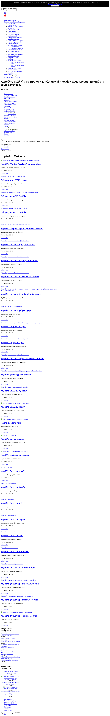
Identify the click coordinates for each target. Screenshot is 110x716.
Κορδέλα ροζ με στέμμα (12, 439)
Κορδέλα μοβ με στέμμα (12, 342)
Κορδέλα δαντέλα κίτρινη (13, 519)
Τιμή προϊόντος (5, 149)
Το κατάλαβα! (55, 5)
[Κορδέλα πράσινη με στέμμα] (14, 451)
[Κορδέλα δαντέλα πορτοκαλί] (9, 548)
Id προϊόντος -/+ (5, 146)
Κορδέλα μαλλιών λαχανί (13, 407)
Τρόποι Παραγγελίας (10, 701)
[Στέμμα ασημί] (13, 176)
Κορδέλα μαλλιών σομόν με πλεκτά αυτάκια (22, 358)
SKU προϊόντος (5, 147)
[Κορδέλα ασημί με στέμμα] (21, 322)
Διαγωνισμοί (7, 707)
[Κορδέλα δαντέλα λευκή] (7, 467)
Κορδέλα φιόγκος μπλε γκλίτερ (16, 374)
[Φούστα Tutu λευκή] (10, 693)
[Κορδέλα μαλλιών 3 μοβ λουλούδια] (15, 241)
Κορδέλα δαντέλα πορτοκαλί (15, 551)
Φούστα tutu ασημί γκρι (10, 688)
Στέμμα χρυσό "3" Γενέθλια (14, 196)
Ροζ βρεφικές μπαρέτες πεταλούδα (10, 641)
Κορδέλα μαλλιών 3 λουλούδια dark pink (21, 294)
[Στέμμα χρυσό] (19, 192)
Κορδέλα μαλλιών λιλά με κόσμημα (18, 567)
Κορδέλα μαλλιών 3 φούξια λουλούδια (19, 260)
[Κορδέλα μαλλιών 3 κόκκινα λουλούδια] (15, 273)
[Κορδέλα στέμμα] (15, 224)
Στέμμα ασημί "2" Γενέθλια (14, 180)
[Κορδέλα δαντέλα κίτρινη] (8, 515)
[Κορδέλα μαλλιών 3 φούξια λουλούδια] (15, 257)
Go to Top (3, 714)
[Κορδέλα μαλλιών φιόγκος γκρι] (11, 306)
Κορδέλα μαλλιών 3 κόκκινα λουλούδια (20, 276)
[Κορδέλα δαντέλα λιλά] (8, 532)
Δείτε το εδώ (4, 173)
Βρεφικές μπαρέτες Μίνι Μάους (9, 660)
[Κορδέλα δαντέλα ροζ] (7, 499)
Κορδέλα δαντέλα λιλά (12, 535)
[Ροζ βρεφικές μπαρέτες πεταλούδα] (10, 640)
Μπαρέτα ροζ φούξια (6, 635)
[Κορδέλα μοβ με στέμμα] (15, 339)
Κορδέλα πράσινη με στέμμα (15, 455)
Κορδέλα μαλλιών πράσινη (14, 391)
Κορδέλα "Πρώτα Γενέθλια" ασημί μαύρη (21, 164)
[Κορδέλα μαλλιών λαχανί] (16, 403)
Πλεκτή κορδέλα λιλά (11, 423)
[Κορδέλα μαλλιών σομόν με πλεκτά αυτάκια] (15, 355)
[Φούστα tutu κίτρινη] (10, 678)
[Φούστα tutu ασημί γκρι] (10, 687)
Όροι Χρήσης (8, 705)
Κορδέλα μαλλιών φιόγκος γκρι (16, 310)
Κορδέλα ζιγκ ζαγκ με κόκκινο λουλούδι (20, 616)
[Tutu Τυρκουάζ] (11, 671)
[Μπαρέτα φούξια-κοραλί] (10, 646)
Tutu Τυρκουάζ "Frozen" (10, 673)
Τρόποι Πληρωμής (9, 702)
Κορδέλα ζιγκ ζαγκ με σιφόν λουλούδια (20, 584)
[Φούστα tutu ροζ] (10, 682)
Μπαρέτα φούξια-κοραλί (7, 647)
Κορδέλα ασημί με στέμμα (13, 326)
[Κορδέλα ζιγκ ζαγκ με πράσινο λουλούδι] (16, 596)
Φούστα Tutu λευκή (10, 695)
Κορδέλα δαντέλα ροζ (11, 503)
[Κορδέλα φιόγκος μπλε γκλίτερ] (21, 371)
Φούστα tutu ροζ (10, 684)
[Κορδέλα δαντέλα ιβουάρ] (8, 483)
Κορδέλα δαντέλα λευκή (12, 471)
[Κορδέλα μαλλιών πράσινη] (14, 387)
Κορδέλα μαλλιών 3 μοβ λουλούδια (18, 244)
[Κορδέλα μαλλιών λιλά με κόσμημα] (12, 564)
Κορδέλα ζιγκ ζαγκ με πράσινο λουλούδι (20, 600)
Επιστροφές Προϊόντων (10, 704)
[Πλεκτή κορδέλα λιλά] (14, 419)
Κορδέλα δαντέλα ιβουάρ (13, 487)
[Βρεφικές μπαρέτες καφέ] (10, 652)
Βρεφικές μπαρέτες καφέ (7, 654)
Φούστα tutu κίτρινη (10, 679)
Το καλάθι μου (8, 699)
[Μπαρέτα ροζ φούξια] (10, 634)
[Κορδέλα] (20, 160)
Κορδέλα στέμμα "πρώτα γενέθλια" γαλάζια (22, 228)
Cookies (6, 708)
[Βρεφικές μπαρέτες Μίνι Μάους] (10, 658)
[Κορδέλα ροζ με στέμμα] (8, 435)
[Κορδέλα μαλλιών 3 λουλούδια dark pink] (30, 290)
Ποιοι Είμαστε (8, 710)
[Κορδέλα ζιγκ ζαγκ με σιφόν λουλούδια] (18, 580)
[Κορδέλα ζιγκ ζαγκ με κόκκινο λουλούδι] (16, 612)
